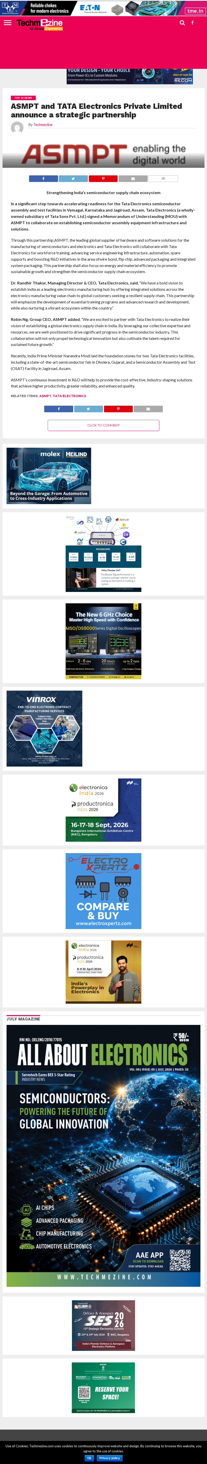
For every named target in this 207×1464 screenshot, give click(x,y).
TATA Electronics (69, 396)
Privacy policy (109, 1458)
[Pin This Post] (118, 407)
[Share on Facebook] (58, 407)
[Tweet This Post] (88, 407)
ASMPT (45, 396)
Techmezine (43, 124)
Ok (89, 1458)
